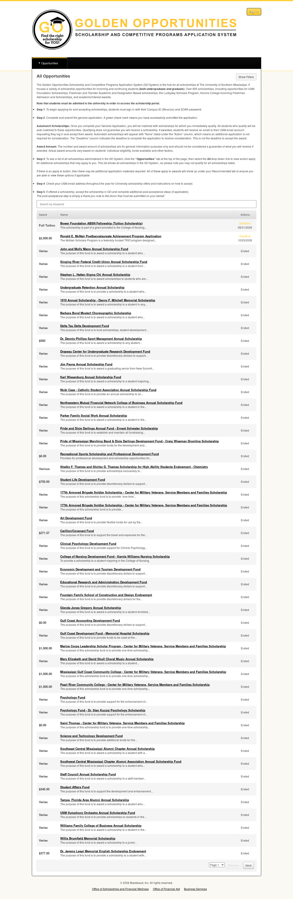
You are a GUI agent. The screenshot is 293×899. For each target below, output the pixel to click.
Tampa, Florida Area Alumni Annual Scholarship (94, 800)
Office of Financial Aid (166, 889)
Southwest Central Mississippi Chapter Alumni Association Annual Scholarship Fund (120, 761)
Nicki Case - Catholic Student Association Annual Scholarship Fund (108, 390)
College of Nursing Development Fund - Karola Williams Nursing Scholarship (115, 556)
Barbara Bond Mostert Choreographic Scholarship (95, 313)
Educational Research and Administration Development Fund (103, 582)
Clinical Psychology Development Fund (88, 543)
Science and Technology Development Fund (91, 736)
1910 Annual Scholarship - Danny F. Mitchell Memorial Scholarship (107, 300)
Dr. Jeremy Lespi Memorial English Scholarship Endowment (103, 851)
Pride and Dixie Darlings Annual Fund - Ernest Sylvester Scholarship (109, 428)
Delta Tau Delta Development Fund (84, 326)
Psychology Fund (72, 697)
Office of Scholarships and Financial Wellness (120, 889)
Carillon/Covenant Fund (77, 531)
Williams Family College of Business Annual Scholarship (100, 825)
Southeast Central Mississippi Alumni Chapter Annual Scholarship (107, 748)
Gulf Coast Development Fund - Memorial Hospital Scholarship (104, 633)
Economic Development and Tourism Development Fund (100, 569)
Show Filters (246, 77)
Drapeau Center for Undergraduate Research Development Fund (105, 351)
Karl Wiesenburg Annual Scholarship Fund (90, 377)
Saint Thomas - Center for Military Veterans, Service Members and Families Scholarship (122, 723)
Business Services (195, 889)
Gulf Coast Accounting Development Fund (90, 620)
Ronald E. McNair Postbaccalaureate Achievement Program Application (110, 236)
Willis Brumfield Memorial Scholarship (87, 838)
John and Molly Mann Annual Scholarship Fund (94, 249)
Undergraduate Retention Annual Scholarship (92, 287)
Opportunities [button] (49, 63)
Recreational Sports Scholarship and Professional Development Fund (109, 454)
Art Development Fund (76, 518)
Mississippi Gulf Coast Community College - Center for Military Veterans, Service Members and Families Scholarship (143, 672)
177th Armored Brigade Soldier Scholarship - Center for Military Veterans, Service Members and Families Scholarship (143, 492)
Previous (233, 865)
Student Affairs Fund (75, 787)
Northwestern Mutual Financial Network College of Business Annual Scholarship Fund (121, 402)
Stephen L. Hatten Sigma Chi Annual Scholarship (95, 274)
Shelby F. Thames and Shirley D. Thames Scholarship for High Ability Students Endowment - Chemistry (134, 466)
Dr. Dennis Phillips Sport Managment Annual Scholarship (101, 338)
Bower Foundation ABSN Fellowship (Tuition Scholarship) (101, 223)
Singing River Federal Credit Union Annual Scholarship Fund (103, 261)
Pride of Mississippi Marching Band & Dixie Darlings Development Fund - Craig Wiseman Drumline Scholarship (139, 441)
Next (248, 865)
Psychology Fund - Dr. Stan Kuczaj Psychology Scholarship (102, 710)
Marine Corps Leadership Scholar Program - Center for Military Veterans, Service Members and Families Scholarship (143, 646)
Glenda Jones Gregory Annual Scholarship (90, 607)
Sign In (254, 11)
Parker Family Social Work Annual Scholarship (93, 415)
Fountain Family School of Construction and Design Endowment (106, 595)
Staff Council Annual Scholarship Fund (88, 774)
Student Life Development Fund (82, 479)
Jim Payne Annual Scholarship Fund (86, 364)
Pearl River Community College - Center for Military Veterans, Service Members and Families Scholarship (135, 684)
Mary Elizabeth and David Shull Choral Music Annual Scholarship (107, 659)
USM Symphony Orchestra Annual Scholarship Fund (97, 812)
